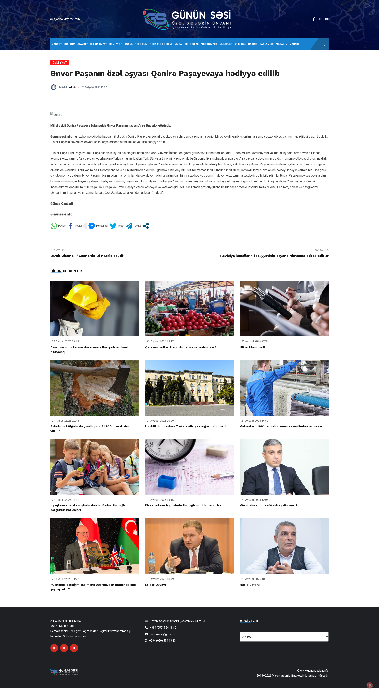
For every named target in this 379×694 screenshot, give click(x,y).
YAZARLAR (226, 44)
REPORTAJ (141, 44)
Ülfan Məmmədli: (253, 347)
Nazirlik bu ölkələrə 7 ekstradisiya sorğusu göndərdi (185, 426)
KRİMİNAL (240, 44)
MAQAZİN (281, 44)
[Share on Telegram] (133, 226)
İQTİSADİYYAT (98, 44)
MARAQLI (294, 44)
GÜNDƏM (69, 44)
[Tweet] (117, 226)
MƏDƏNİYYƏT (209, 44)
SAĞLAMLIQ (267, 44)
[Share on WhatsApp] (58, 226)
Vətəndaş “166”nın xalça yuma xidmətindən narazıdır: (281, 426)
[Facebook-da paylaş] (74, 226)
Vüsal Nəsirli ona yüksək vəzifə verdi (268, 505)
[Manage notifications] (370, 685)
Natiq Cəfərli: (250, 585)
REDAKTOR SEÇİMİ (161, 44)
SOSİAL (194, 44)
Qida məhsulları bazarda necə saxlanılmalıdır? (180, 347)
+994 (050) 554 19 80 (163, 627)
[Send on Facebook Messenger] (98, 226)
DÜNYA (128, 44)
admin (72, 87)
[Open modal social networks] (145, 226)
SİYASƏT (82, 44)
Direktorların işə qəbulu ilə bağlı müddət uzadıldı (183, 505)
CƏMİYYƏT (115, 44)
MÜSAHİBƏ (181, 44)
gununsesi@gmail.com (164, 634)
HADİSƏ (252, 44)
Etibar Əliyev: (155, 585)
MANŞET (57, 44)
